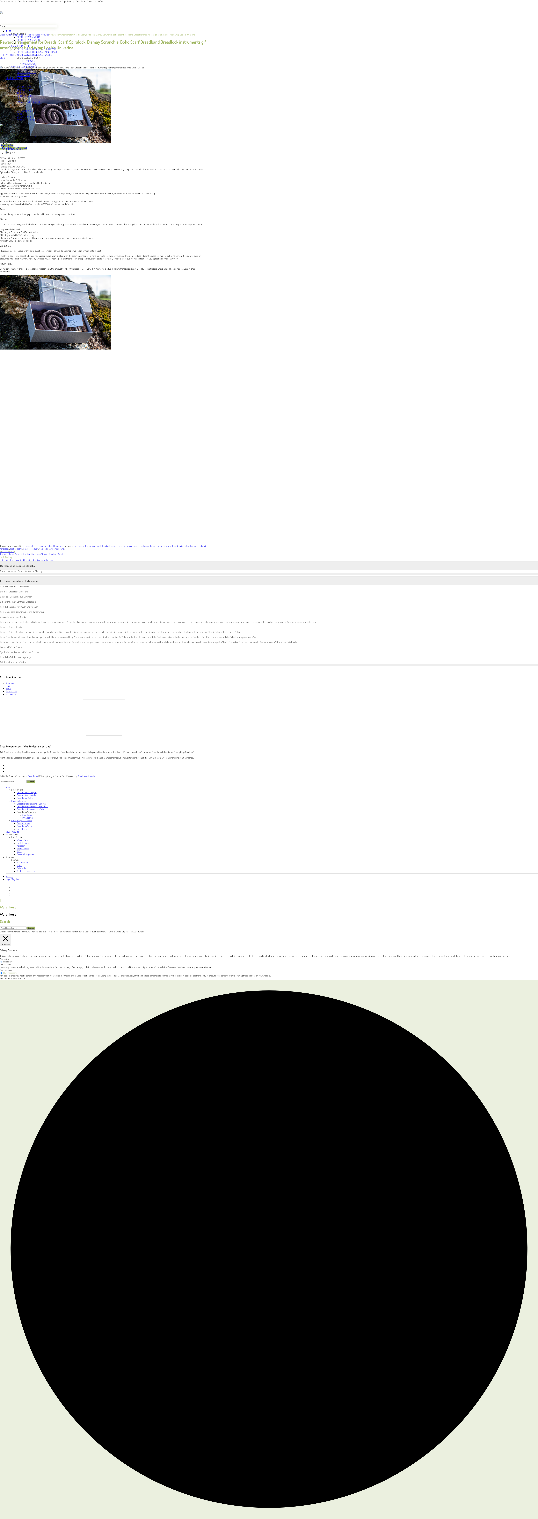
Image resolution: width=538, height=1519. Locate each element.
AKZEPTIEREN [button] (137, 931)
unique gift (44, 548)
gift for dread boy (161, 545)
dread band (95, 545)
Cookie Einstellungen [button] (118, 931)
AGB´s (8, 688)
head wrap (191, 545)
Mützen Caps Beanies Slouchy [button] (17, 565)
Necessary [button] (4, 958)
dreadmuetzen (29, 545)
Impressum (11, 694)
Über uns (10, 683)
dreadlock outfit (145, 545)
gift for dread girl (177, 545)
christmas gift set (81, 545)
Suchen (31, 782)
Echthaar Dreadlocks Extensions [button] (19, 580)
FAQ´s (8, 685)
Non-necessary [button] (7, 970)
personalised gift (30, 548)
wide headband (57, 548)
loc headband (16, 548)
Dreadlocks (33, 776)
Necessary (8, 961)
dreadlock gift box (129, 545)
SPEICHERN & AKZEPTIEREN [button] (12, 978)
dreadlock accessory (111, 545)
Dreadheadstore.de (86, 776)
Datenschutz (11, 691)
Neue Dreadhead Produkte (29, 55)
